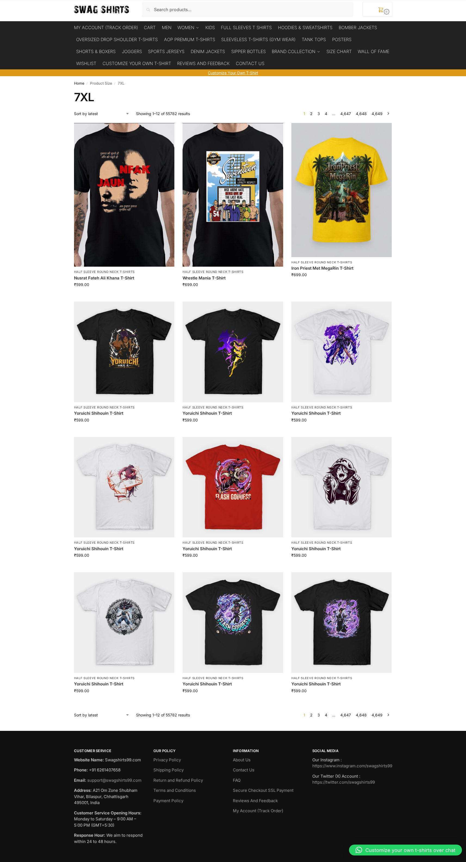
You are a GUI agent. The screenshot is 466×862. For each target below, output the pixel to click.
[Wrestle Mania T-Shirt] (233, 195)
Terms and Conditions (174, 790)
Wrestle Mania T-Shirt (204, 278)
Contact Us (243, 769)
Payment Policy (168, 800)
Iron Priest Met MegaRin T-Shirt (322, 268)
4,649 (377, 113)
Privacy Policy (167, 759)
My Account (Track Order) (258, 810)
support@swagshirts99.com (114, 780)
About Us (242, 759)
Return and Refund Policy (178, 780)
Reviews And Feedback (255, 800)
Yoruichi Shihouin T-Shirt (98, 413)
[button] (377, 9)
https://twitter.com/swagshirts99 (343, 782)
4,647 (345, 113)
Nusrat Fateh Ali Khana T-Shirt (104, 278)
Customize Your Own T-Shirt (233, 72)
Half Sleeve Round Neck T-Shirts (104, 272)
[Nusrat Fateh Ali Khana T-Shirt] (124, 195)
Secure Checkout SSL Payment (263, 790)
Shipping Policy (168, 769)
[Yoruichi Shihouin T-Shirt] (124, 351)
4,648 (361, 113)
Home (79, 83)
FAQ (236, 780)
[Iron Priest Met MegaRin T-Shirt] (341, 190)
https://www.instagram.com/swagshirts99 (352, 765)
